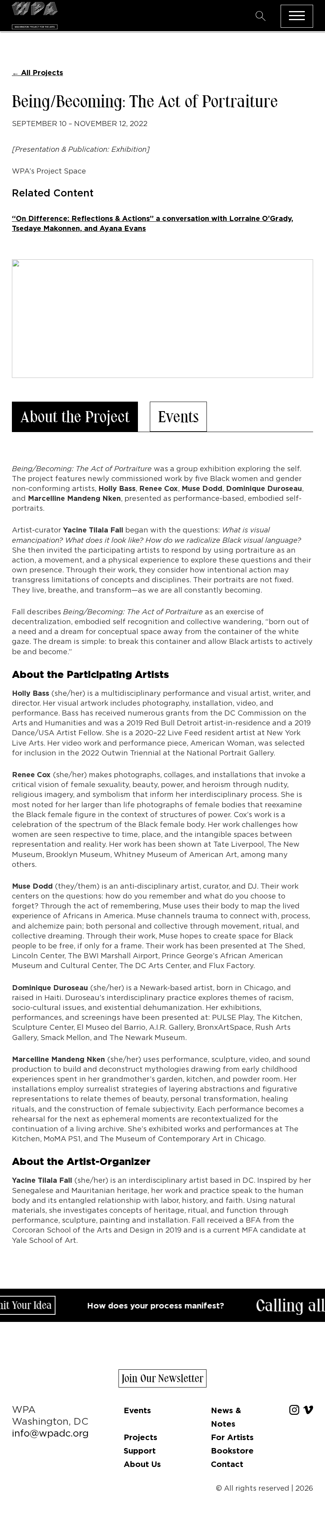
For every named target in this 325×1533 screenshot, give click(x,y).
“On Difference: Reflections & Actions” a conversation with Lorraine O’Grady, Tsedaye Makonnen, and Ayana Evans (152, 223)
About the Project (75, 417)
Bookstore (232, 1450)
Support (140, 1450)
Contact (227, 1463)
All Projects (37, 72)
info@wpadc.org (50, 1433)
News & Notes (226, 1417)
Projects (140, 1437)
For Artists (232, 1437)
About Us (142, 1463)
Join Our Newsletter (162, 1378)
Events (178, 417)
